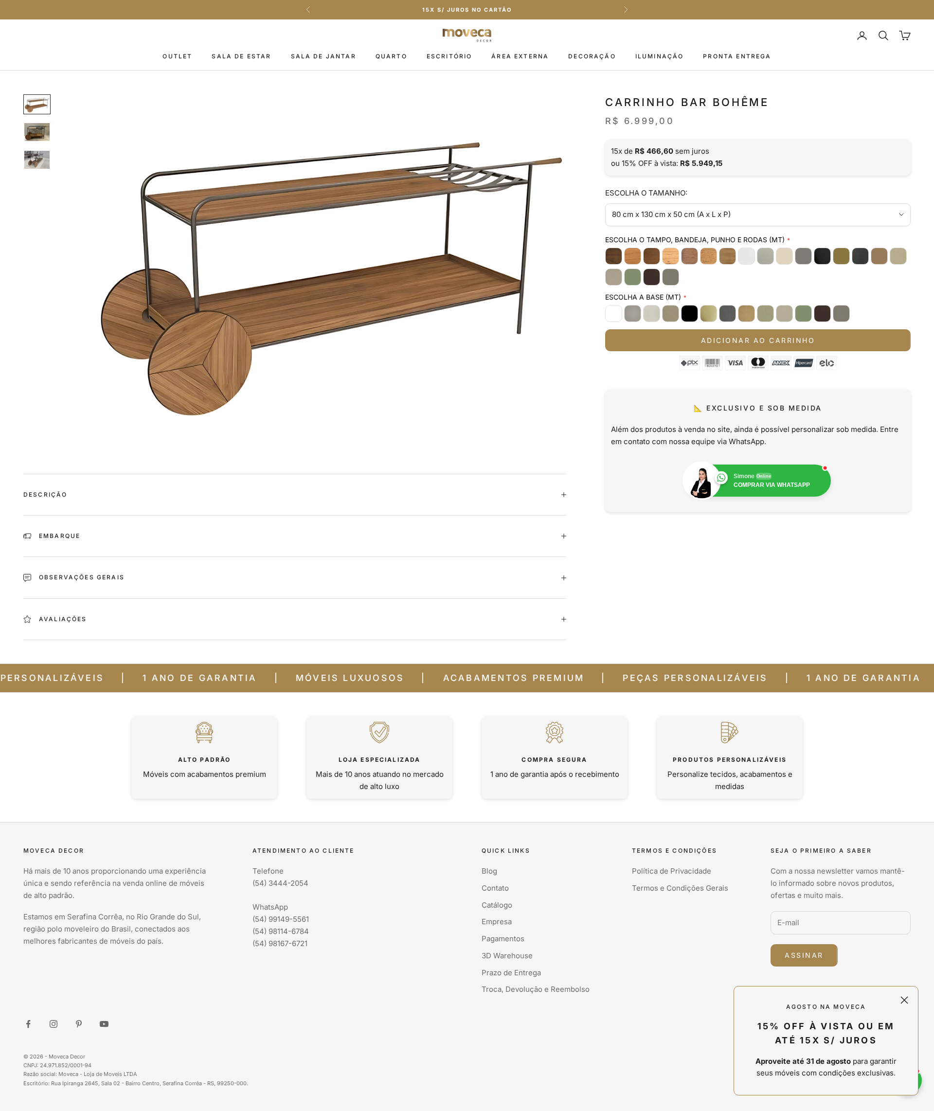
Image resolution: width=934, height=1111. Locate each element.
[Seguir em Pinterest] (79, 1024)
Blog (489, 871)
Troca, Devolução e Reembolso (536, 989)
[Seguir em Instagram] (53, 1024)
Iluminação (659, 56)
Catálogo (497, 905)
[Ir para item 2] (37, 132)
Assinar (804, 955)
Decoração (591, 56)
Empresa (497, 921)
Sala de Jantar (323, 56)
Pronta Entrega (737, 56)
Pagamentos (503, 938)
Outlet (177, 56)
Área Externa (520, 56)
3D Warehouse (507, 955)
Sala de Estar (241, 56)
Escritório (449, 56)
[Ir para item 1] (37, 104)
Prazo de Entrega (511, 972)
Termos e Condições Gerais (680, 888)
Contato (495, 888)
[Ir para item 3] (37, 160)
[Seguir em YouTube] (104, 1024)
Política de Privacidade (671, 871)
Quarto (391, 56)
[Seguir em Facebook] (28, 1024)
